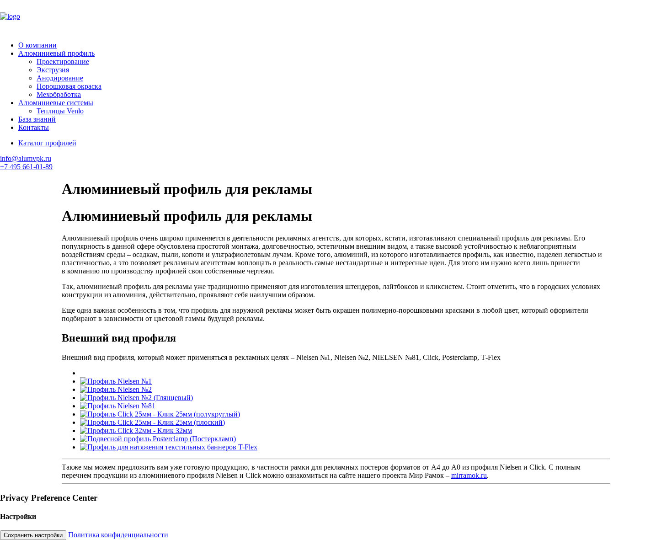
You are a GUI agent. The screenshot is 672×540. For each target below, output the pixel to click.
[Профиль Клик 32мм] (136, 430)
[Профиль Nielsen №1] (116, 381)
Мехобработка (59, 94)
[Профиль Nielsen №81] (117, 406)
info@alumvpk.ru (25, 158)
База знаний (37, 119)
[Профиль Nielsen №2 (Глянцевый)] (136, 397)
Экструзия (53, 70)
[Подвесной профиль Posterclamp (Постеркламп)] (158, 439)
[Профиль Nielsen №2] (116, 389)
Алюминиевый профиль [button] (56, 53)
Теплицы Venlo (60, 111)
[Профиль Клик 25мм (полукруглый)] (160, 414)
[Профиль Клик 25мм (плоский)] (152, 422)
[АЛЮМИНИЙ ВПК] (336, 16)
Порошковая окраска (69, 86)
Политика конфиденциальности (118, 535)
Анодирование (60, 78)
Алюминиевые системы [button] (55, 103)
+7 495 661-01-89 (26, 167)
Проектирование (63, 61)
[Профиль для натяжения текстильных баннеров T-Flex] (168, 447)
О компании (37, 45)
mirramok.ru (469, 475)
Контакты (33, 127)
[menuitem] (345, 45)
